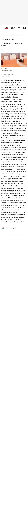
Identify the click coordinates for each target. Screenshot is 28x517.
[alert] (13, 486)
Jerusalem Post (4, 35)
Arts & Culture (12, 35)
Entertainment (20, 35)
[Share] (2, 50)
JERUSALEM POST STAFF (8, 74)
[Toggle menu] (3, 28)
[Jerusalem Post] (15, 28)
